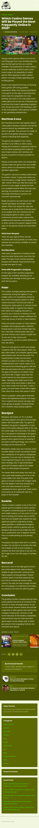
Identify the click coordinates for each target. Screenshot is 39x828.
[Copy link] (21, 654)
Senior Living (7, 746)
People (5, 742)
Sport (5, 753)
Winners (6, 763)
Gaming (6, 735)
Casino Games (7, 15)
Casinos (6, 728)
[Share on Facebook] (13, 654)
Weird (5, 760)
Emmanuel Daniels (11, 32)
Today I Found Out (9, 756)
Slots (5, 749)
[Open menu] (35, 5)
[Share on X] (9, 654)
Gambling (6, 731)
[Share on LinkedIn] (17, 654)
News (5, 738)
